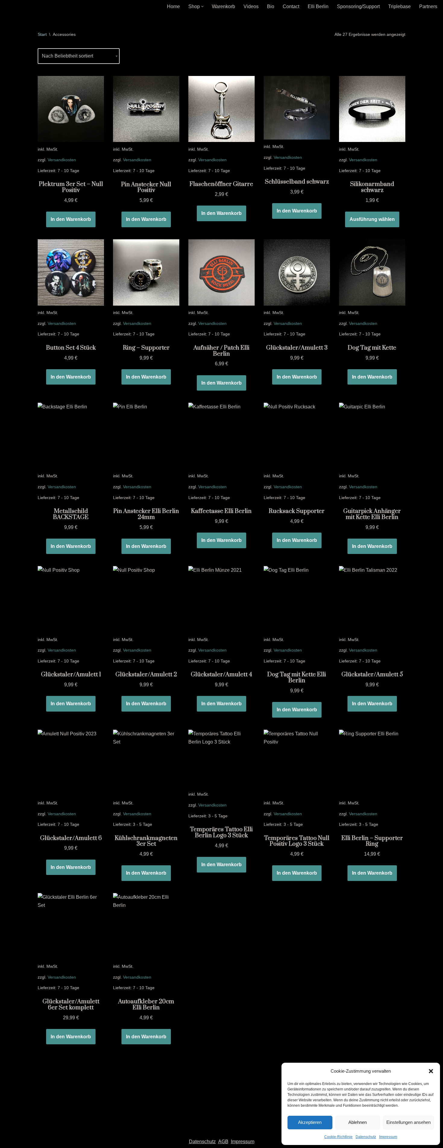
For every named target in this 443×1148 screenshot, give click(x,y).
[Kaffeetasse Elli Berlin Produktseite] (221, 436)
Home (173, 6)
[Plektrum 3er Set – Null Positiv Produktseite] (71, 109)
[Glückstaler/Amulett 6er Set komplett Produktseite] (71, 926)
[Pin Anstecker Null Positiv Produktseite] (146, 109)
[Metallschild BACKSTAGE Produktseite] (71, 436)
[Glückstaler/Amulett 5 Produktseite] (372, 599)
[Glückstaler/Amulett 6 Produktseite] (71, 763)
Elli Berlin (318, 6)
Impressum (388, 1137)
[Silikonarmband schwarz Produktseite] (372, 109)
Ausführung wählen (372, 219)
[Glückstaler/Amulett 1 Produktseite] (71, 599)
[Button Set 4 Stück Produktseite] (71, 272)
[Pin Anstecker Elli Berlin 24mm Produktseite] (146, 436)
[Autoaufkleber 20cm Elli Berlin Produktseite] (146, 926)
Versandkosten (62, 159)
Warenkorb (223, 6)
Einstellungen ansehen (408, 1122)
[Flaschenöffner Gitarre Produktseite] (221, 109)
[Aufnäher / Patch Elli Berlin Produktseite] (221, 272)
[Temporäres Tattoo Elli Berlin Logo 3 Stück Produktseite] (221, 759)
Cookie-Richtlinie (338, 1137)
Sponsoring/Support (358, 6)
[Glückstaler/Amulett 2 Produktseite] (146, 599)
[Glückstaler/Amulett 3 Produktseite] (297, 272)
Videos (251, 6)
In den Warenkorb (71, 219)
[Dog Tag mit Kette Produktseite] (372, 272)
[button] (431, 1071)
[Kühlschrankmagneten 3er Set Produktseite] (146, 763)
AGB (223, 1141)
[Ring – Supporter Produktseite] (146, 272)
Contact (291, 6)
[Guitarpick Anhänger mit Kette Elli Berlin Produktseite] (372, 436)
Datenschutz (366, 1137)
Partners (428, 6)
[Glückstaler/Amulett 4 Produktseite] (221, 599)
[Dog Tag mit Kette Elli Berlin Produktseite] (297, 599)
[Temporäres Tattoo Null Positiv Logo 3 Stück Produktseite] (297, 763)
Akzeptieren (310, 1122)
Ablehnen (357, 1122)
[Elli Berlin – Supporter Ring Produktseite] (372, 763)
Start (42, 34)
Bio (270, 6)
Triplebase (399, 6)
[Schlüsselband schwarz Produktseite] (297, 108)
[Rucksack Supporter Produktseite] (297, 436)
